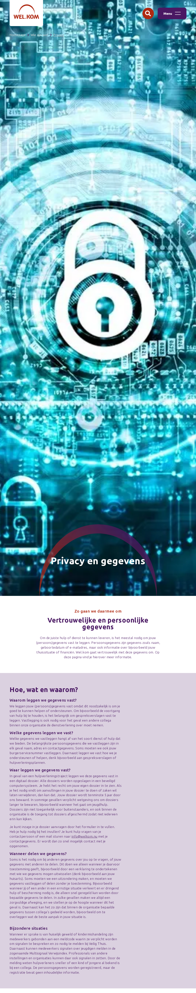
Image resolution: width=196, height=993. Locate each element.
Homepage (18, 35)
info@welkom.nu (84, 836)
